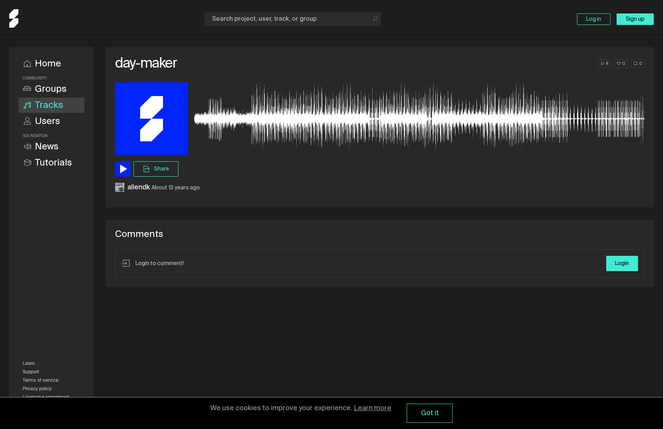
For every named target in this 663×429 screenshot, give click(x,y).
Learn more (372, 408)
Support (31, 372)
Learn (29, 363)
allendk (138, 187)
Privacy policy (37, 389)
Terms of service (40, 380)
